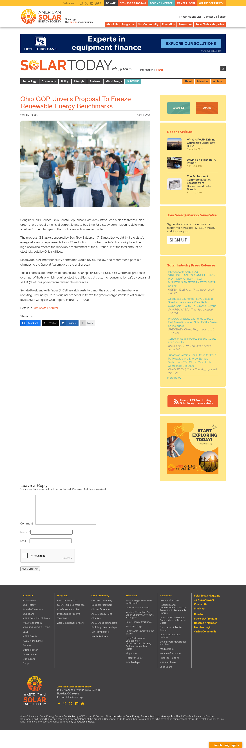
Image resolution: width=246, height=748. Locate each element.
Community (49, 81)
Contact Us (29, 658)
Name (25, 532)
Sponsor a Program (133, 3)
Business (95, 81)
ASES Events (30, 636)
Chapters (96, 618)
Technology (29, 81)
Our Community (148, 24)
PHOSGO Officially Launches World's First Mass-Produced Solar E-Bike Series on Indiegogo (193, 322)
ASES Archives (168, 662)
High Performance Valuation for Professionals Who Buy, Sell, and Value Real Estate (138, 643)
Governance (30, 654)
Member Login (186, 3)
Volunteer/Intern (32, 623)
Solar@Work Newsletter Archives (173, 643)
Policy (65, 81)
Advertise (202, 81)
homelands (80, 719)
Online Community (211, 3)
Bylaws (27, 645)
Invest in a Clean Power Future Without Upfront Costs (173, 620)
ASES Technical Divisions (36, 618)
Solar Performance (170, 653)
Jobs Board (166, 667)
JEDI (25, 631)
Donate (111, 3)
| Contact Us (209, 16)
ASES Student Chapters (104, 623)
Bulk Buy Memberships (104, 627)
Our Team (28, 614)
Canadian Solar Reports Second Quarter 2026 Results (192, 340)
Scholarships (133, 662)
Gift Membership (100, 631)
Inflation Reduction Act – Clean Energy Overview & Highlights (140, 615)
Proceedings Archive (68, 614)
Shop (26, 663)
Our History (29, 605)
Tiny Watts (63, 618)
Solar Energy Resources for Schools (139, 601)
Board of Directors (33, 609)
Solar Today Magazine (210, 24)
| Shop (222, 16)
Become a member (161, 3)
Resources (185, 24)
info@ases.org (74, 697)
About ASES (29, 600)
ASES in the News (33, 640)
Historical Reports (169, 658)
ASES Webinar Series (137, 607)
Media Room (167, 649)
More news (174, 377)
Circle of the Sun (100, 609)
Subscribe (133, 81)
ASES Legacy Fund (101, 614)
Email (24, 540)
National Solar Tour (67, 600)
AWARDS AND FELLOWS (36, 627)
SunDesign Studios (84, 721)
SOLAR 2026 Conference (71, 605)
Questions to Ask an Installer (170, 636)
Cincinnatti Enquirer (45, 308)
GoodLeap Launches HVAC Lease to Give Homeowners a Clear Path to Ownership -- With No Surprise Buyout (192, 302)
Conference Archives (68, 609)
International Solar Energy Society (130, 716)
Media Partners (99, 636)
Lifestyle (79, 81)
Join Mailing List (191, 16)
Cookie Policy (71, 716)
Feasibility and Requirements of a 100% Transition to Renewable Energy (173, 609)
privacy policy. (168, 716)
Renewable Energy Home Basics (140, 632)
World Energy (114, 81)
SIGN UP (178, 240)
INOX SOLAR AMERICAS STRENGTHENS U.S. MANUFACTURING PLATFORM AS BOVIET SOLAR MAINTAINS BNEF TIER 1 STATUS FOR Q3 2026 (193, 279)
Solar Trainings (134, 626)
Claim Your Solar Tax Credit (171, 628)
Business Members (101, 605)
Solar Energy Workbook (139, 622)
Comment (27, 523)
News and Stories (169, 600)
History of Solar (134, 658)
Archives (218, 81)
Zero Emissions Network (70, 623)
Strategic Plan (30, 649)
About (188, 81)
